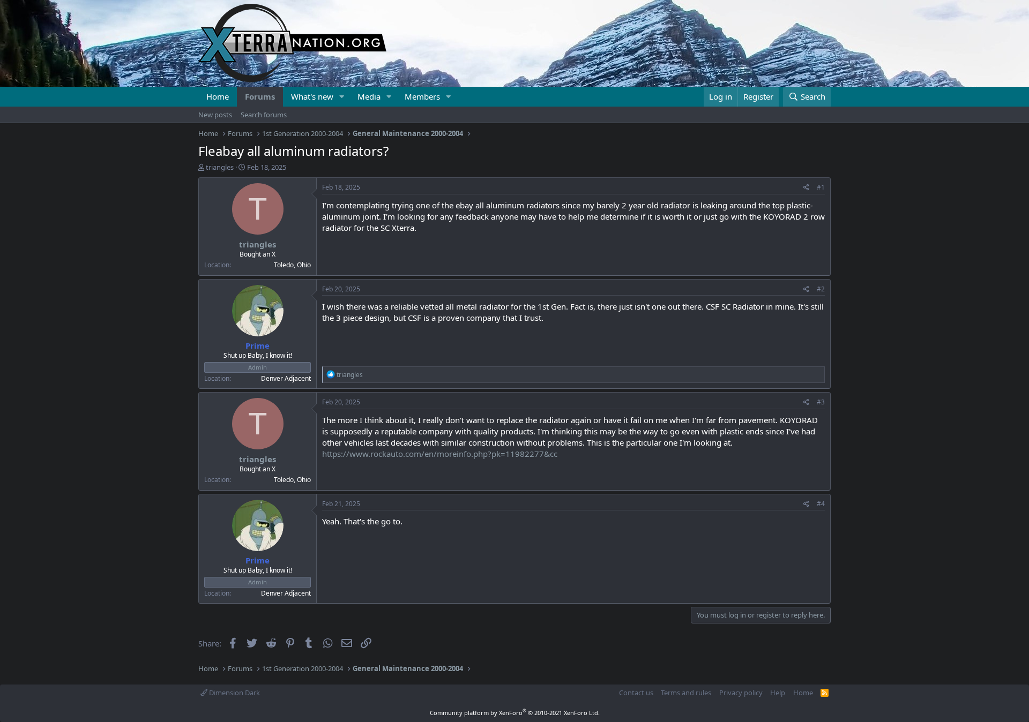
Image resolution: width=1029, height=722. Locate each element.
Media (369, 96)
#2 (821, 289)
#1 (821, 187)
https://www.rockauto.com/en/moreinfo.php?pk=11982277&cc (439, 453)
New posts (215, 114)
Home (217, 96)
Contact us (636, 692)
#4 (821, 503)
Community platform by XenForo (515, 713)
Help (777, 692)
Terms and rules (686, 692)
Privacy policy (741, 692)
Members (422, 96)
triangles (220, 167)
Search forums (264, 114)
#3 (821, 402)
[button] (341, 97)
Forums (260, 96)
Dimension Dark (233, 692)
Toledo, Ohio (292, 264)
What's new (312, 96)
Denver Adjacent (286, 378)
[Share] (806, 188)
